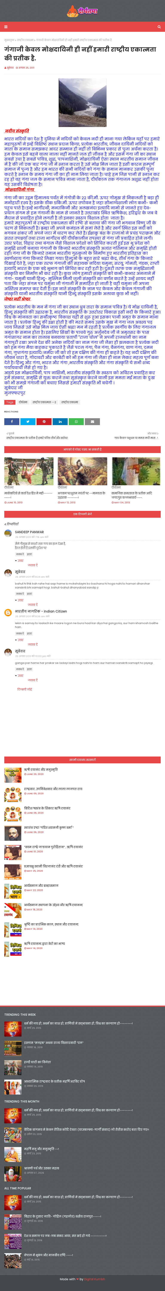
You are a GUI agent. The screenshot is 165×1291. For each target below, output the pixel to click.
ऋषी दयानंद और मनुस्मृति (41, 770)
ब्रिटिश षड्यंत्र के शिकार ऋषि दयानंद (47, 808)
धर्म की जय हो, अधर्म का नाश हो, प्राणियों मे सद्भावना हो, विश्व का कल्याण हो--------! (78, 1023)
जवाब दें (20, 554)
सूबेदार (10, 67)
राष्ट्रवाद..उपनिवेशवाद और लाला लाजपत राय (53, 789)
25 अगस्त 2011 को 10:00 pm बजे (32, 656)
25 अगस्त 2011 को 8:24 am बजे (32, 577)
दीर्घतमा (23, 402)
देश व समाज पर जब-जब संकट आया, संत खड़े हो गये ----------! (65, 1236)
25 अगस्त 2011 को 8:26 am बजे (32, 616)
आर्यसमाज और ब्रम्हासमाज (41, 886)
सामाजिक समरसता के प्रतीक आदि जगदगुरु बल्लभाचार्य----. (132, 495)
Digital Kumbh (94, 1279)
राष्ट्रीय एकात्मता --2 (44, 402)
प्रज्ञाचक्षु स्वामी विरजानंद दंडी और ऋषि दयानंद (53, 866)
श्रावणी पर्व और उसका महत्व (41, 1168)
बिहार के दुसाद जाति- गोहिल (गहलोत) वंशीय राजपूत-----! (62, 1216)
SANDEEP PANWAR (29, 532)
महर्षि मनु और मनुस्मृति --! (41, 1149)
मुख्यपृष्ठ (9, 40)
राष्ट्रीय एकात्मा (25, 40)
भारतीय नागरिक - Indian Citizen (41, 611)
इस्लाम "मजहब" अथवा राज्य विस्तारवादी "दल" (53, 1043)
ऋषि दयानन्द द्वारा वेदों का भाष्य (44, 944)
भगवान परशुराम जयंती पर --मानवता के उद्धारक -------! (81, 495)
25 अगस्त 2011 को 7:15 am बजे (31, 537)
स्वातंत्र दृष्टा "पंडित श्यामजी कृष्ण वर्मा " (48, 828)
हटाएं (29, 554)
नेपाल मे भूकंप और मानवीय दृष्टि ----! (48, 1255)
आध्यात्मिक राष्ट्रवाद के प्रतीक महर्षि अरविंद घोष (54, 1082)
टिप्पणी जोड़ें (24, 689)
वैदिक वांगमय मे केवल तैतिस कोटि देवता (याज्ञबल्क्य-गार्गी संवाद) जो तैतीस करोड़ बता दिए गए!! (86, 1130)
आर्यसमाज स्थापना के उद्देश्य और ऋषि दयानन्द (53, 905)
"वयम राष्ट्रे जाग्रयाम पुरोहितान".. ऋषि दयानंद (53, 847)
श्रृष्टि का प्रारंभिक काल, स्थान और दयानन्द (51, 924)
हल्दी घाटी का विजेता (37, 1062)
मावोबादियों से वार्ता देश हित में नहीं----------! (28, 495)
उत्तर (20, 561)
